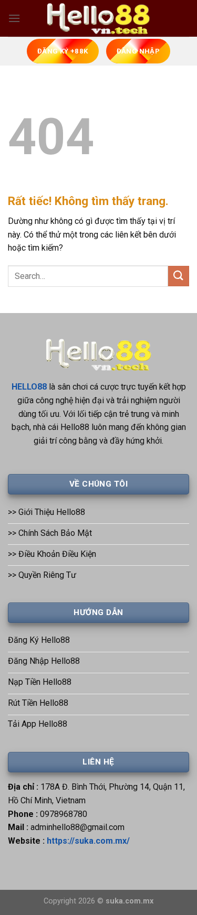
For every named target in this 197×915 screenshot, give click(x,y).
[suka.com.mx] (98, 18)
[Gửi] (178, 276)
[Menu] (14, 18)
